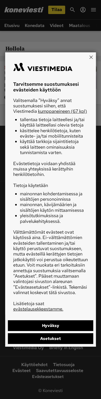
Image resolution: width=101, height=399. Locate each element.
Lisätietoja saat (38, 306)
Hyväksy (50, 325)
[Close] (91, 57)
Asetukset (50, 338)
